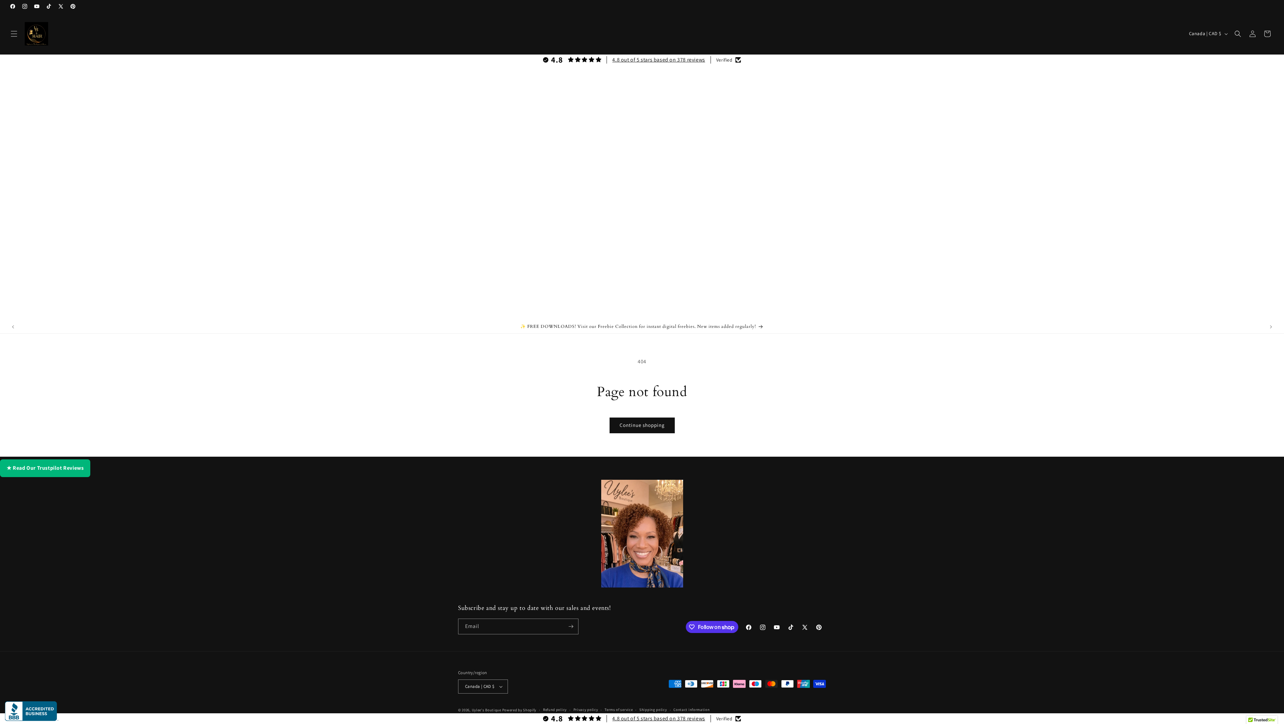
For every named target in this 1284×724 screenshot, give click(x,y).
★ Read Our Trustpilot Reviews (45, 467)
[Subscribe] (570, 626)
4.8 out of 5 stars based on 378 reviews (658, 59)
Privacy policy (585, 709)
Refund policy (555, 709)
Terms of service (619, 709)
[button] (14, 33)
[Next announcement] (1271, 327)
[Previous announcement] (13, 327)
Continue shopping (642, 425)
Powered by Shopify (519, 710)
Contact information (691, 709)
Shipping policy (653, 709)
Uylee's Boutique (486, 710)
